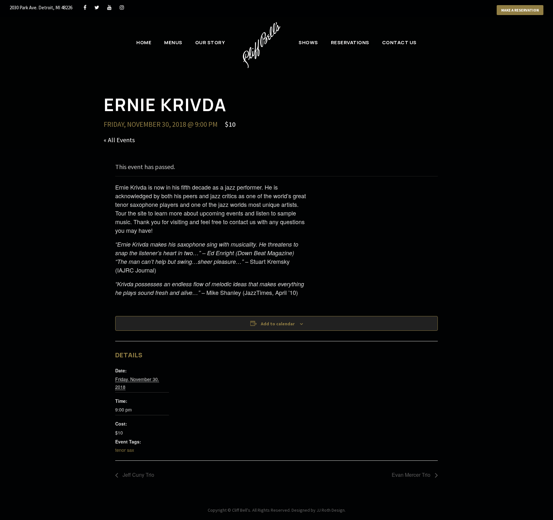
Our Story (210, 42)
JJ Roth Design (331, 510)
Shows (308, 42)
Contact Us (399, 42)
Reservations (350, 42)
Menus (173, 42)
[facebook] (85, 7)
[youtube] (109, 7)
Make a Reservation (520, 10)
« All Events (119, 140)
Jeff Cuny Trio (137, 474)
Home (143, 42)
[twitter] (96, 7)
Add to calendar (278, 324)
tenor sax (124, 450)
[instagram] (122, 7)
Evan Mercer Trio (412, 474)
